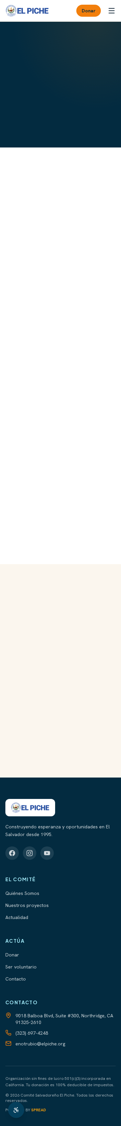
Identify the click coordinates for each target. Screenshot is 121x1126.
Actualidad (16, 917)
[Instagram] (29, 853)
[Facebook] (12, 853)
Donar (88, 11)
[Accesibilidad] (16, 1110)
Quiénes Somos (22, 893)
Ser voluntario (21, 967)
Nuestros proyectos (27, 905)
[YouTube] (47, 853)
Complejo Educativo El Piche (57, 759)
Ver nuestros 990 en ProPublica (56, 711)
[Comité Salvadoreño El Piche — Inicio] (27, 11)
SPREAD (38, 1110)
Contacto (15, 979)
